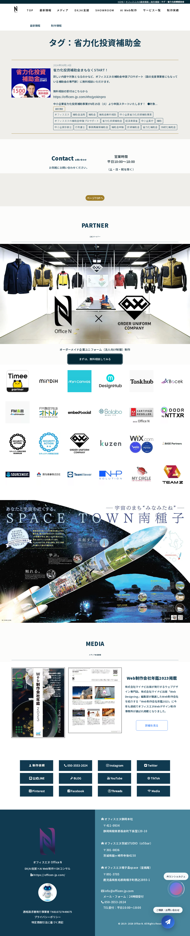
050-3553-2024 (115, 902)
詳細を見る (151, 725)
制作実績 (173, 10)
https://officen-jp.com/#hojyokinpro (79, 97)
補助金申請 (118, 127)
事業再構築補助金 (98, 127)
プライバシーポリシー (47, 917)
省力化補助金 (150, 127)
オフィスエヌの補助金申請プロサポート (77, 121)
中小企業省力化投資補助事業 (136, 114)
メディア (62, 10)
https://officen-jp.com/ (49, 875)
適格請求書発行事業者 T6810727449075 (47, 912)
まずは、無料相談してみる (95, 359)
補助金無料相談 (107, 114)
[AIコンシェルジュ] (176, 888)
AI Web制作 (128, 10)
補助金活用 (79, 114)
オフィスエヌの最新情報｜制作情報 (142, 1)
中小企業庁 (147, 121)
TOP (30, 10)
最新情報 (45, 10)
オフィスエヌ (62, 114)
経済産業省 (131, 121)
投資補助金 (133, 127)
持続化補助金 (168, 127)
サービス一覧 (152, 10)
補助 (159, 121)
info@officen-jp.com (119, 891)
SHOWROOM (104, 10)
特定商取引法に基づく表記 (47, 922)
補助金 (92, 114)
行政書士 (80, 127)
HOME (121, 1)
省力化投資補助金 (112, 121)
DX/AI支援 (82, 10)
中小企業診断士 (63, 127)
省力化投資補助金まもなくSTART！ (80, 69)
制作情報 (56, 25)
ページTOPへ (95, 198)
